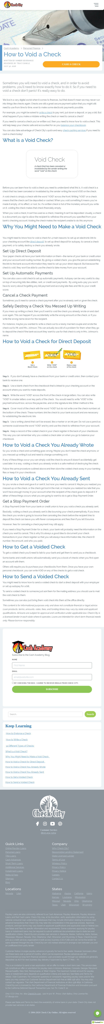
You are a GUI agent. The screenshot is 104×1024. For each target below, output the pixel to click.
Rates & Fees (11, 875)
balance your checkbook (73, 125)
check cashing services (74, 130)
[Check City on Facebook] (37, 823)
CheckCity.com (34, 994)
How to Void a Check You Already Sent (24, 772)
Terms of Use (58, 860)
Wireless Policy (59, 863)
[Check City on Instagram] (45, 823)
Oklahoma (87, 901)
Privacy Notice (59, 871)
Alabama (56, 893)
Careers (56, 875)
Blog (7, 882)
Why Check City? (60, 848)
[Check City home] (13, 4)
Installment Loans (14, 871)
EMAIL (14, 671)
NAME (14, 660)
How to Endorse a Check (18, 733)
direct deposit (37, 241)
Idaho (89, 893)
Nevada (9, 893)
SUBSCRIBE (52, 689)
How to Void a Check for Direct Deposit (25, 762)
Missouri (56, 901)
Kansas (55, 897)
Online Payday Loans (15, 848)
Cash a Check (71, 64)
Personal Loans (12, 852)
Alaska (67, 893)
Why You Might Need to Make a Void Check (27, 756)
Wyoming (87, 905)
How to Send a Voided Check (19, 782)
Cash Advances (13, 860)
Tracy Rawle (23, 63)
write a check (45, 112)
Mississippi (80, 897)
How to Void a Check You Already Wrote (25, 767)
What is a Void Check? (16, 751)
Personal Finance (31, 48)
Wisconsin (74, 905)
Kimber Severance (25, 61)
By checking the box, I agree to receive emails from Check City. (46, 683)
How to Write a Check (16, 739)
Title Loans (10, 856)
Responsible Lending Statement (67, 852)
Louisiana (67, 897)
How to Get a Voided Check (19, 777)
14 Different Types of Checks (20, 746)
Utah (18, 893)
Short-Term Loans (14, 863)
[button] (97, 1013)
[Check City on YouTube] (52, 823)
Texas (55, 905)
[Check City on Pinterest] (60, 823)
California (78, 893)
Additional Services (14, 867)
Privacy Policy (59, 867)
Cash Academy (11, 48)
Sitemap (9, 878)
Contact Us (57, 878)
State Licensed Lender (63, 856)
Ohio (76, 901)
